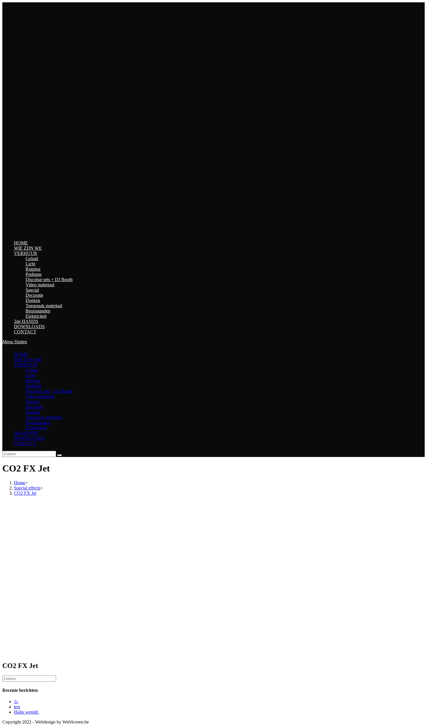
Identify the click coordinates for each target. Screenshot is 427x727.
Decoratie (34, 406)
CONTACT (25, 443)
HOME (21, 354)
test (17, 706)
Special (32, 401)
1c (16, 701)
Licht (30, 375)
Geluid (32, 370)
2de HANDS (26, 433)
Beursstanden (38, 422)
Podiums (34, 385)
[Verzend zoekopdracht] (59, 455)
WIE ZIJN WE (28, 359)
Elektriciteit (36, 427)
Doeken (33, 412)
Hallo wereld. (26, 712)
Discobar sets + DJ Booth (49, 391)
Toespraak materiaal (44, 417)
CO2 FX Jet (25, 493)
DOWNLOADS (29, 438)
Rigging (33, 380)
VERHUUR (25, 364)
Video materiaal (40, 396)
